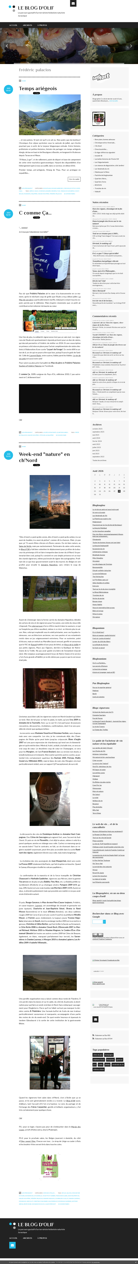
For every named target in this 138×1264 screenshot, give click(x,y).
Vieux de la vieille (71, 644)
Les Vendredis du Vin (100, 516)
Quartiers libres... (63, 432)
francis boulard (61, 1196)
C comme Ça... (35, 213)
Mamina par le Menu (102, 172)
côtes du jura (97, 1055)
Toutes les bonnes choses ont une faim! (106, 542)
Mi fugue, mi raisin (99, 770)
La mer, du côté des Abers (101, 641)
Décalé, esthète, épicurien (102, 570)
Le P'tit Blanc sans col (100, 580)
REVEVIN (98, 185)
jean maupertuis (73, 1196)
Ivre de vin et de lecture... (103, 301)
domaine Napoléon (49, 565)
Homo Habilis (97, 604)
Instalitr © (98, 156)
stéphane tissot (98, 1060)
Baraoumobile (98, 567)
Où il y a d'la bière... (99, 663)
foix (58, 191)
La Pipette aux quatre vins (102, 519)
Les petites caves (99, 773)
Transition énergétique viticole (105, 261)
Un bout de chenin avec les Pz (103, 712)
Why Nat (96, 810)
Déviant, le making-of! (102, 243)
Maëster (96, 691)
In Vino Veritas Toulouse (101, 860)
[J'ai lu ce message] (136, 1262)
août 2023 (96, 444)
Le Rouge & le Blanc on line (102, 834)
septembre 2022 (98, 457)
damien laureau (74, 1198)
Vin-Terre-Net (98, 863)
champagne (109, 1055)
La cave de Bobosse (100, 574)
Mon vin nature (98, 791)
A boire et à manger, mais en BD (104, 672)
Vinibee (95, 779)
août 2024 (96, 438)
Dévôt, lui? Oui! (99, 281)
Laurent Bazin (35, 355)
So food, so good (99, 648)
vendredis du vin (118, 1064)
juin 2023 (96, 450)
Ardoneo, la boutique (100, 754)
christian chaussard (41, 1201)
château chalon (98, 1069)
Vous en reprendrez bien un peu (104, 608)
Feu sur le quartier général (102, 687)
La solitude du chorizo (100, 645)
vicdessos (42, 191)
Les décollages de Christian (102, 564)
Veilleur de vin (98, 801)
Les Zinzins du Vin (99, 751)
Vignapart (96, 776)
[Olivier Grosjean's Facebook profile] (106, 960)
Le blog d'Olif (36, 8)
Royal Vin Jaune (98, 873)
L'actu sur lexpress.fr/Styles (103, 1007)
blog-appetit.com (99, 984)
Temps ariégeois (38, 88)
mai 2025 (96, 435)
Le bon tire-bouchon (100, 876)
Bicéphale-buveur (99, 555)
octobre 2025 (97, 429)
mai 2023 (96, 454)
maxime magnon (49, 1198)
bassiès (48, 191)
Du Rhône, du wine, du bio (102, 782)
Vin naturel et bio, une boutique (104, 757)
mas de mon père (43, 194)
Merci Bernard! (99, 291)
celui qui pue (37, 626)
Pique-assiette (98, 841)
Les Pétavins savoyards (101, 882)
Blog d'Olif (25, 549)
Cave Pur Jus (97, 785)
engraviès (27, 194)
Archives (27, 25)
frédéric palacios (56, 194)
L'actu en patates (98, 697)
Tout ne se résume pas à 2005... (106, 233)
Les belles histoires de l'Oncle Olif (107, 159)
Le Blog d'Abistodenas (100, 592)
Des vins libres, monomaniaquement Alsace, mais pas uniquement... (108, 535)
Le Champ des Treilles (100, 730)
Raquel (34, 644)
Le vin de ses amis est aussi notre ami (106, 509)
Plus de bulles (97, 807)
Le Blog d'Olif (96, 971)
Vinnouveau (97, 788)
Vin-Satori (96, 794)
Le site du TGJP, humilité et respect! (105, 844)
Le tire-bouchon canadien (102, 531)
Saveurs (99, 1007)
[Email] (73, 3)
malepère (34, 194)
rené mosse (27, 1204)
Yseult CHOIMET (99, 335)
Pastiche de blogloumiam (104, 175)
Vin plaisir (96, 561)
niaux (36, 191)
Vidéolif (97, 192)
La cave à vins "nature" (100, 763)
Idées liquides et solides (101, 583)
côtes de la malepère (46, 435)
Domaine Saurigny (99, 715)
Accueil (13, 25)
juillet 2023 (97, 447)
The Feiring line (98, 577)
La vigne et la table (99, 879)
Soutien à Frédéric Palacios (30, 366)
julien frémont (50, 1204)
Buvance (96, 804)
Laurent (38, 905)
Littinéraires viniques (100, 552)
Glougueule (97, 539)
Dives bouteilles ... (49, 1193)
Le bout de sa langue (100, 669)
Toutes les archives (99, 460)
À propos (42, 25)
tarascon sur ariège (68, 191)
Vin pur (95, 870)
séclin (64, 1193)
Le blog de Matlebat (100, 528)
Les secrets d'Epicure (100, 666)
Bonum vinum (97, 601)
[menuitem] (14, 25)
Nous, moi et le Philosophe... (104, 271)
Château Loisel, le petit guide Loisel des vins (108, 847)
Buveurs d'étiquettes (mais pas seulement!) (108, 831)
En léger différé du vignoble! (105, 152)
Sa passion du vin (99, 549)
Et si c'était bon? (98, 632)
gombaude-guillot (61, 1198)
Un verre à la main (99, 512)
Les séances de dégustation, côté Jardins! (109, 165)
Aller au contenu (7, 2)
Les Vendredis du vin (102, 169)
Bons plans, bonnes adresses (53, 188)
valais (100, 1064)
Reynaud (96, 353)
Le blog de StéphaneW (100, 546)
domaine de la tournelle (33, 1196)
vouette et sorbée (49, 1196)
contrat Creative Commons (102, 939)
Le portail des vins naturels (102, 867)
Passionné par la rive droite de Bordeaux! (107, 525)
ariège (31, 191)
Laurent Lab (98, 323)
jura (94, 1064)
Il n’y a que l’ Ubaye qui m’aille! (105, 253)
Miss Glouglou (98, 558)
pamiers (54, 191)
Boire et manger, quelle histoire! (104, 635)
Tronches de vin (100, 188)
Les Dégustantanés (49, 432)
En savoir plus (96, 1262)
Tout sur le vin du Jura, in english (104, 589)
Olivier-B (96, 345)
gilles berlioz (53, 1201)
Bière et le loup (98, 611)
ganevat (119, 1060)
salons (69, 1193)
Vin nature (96, 617)
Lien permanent (27, 188)
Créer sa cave (97, 760)
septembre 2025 (98, 432)
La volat (95, 798)
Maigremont (97, 522)
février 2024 (97, 441)
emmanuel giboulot (26, 1201)
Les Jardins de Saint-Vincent (102, 748)
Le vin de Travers (99, 727)
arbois (107, 1064)
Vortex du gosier (98, 598)
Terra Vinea (97, 813)
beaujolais (110, 1060)
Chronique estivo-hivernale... (105, 143)
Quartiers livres (100, 182)
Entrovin (96, 586)
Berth (95, 694)
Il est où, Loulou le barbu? (102, 638)
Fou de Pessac (98, 718)
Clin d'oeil (98, 146)
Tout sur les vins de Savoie (102, 838)
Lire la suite (74, 179)
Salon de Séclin (25, 546)
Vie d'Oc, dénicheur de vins (102, 766)
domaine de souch (38, 1204)
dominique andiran (64, 1201)
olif (94, 372)
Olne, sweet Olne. (28, 1141)
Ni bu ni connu (97, 614)
